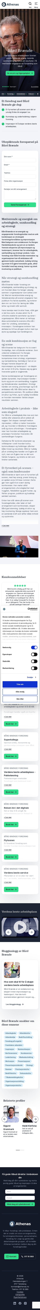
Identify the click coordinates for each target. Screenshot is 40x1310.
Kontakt (12, 1256)
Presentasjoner (24, 1061)
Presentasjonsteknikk (14, 1065)
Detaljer (30, 677)
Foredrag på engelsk (13, 1041)
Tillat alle (20, 684)
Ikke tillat (20, 699)
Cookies (20, 1292)
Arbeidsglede (10, 1033)
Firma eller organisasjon (13, 181)
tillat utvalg (20, 692)
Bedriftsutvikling (25, 1037)
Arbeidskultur (25, 1033)
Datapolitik (20, 1295)
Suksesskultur (25, 1073)
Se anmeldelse (34, 86)
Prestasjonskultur (22, 1069)
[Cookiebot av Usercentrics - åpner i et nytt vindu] (28, 609)
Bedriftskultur (10, 1073)
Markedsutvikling (26, 1057)
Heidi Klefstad (29, 1125)
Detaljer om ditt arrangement (15, 189)
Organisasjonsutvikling (14, 1081)
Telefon (7, 173)
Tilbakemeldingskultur (14, 1077)
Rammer (8, 1069)
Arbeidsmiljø (10, 1037)
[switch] (34, 654)
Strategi (29, 1065)
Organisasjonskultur (13, 1085)
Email (6, 165)
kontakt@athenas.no (20, 1286)
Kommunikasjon (24, 1049)
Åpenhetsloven (20, 1297)
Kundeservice (26, 1053)
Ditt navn (8, 157)
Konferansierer (11, 1053)
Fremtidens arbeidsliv (13, 1045)
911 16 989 (28, 1256)
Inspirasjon (9, 1049)
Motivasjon (9, 1061)
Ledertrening (10, 1057)
